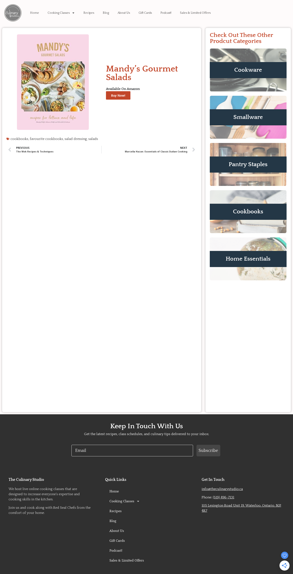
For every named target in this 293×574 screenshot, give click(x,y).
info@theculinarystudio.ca (222, 489)
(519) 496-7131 (223, 497)
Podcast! (165, 13)
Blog (106, 13)
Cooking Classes (59, 13)
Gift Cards (145, 13)
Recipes (88, 13)
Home (34, 13)
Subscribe (208, 450)
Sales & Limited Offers (195, 13)
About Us (124, 13)
